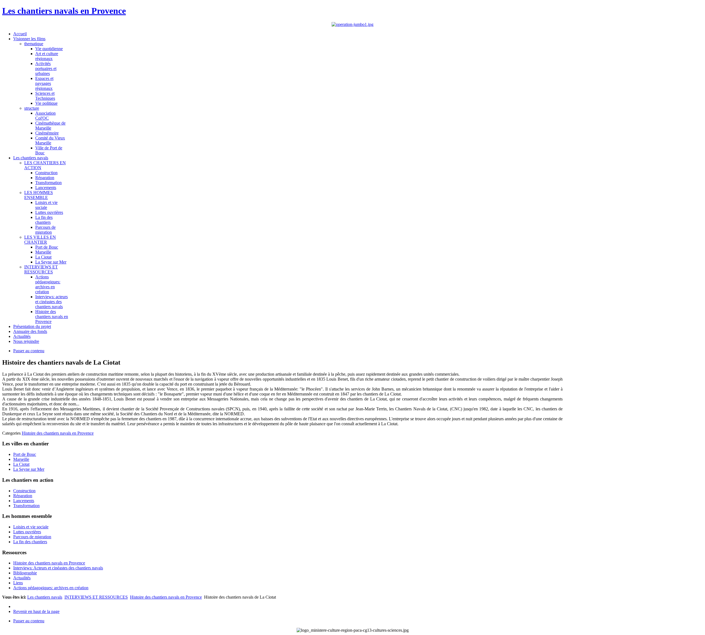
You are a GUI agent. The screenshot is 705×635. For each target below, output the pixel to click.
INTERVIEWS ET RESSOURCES (96, 597)
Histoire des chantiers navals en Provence (58, 433)
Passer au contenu (28, 350)
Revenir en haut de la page (36, 611)
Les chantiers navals (44, 597)
